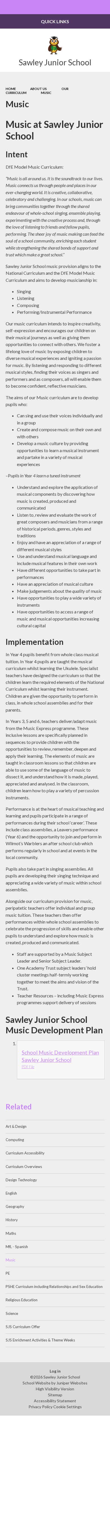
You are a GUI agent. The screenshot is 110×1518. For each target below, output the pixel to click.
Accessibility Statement (55, 1400)
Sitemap (55, 1394)
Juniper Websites (71, 1382)
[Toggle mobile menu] (7, 7)
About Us (38, 89)
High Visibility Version (55, 1388)
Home (11, 89)
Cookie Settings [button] (67, 1406)
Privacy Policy (40, 1406)
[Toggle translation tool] (89, 7)
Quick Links (55, 21)
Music (46, 93)
